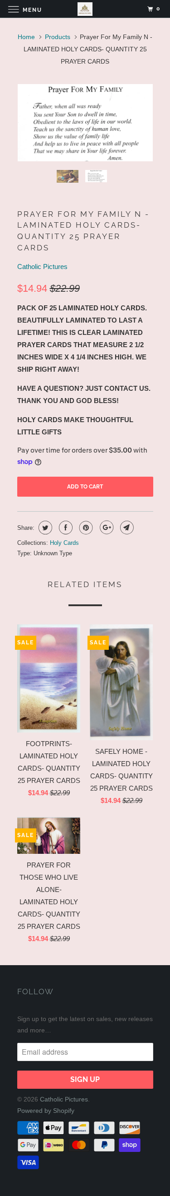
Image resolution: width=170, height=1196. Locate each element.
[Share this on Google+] (105, 527)
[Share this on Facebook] (65, 527)
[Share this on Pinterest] (85, 527)
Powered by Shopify (45, 1110)
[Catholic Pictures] (85, 9)
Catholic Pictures (42, 266)
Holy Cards (64, 542)
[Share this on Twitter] (44, 527)
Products (57, 36)
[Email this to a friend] (126, 527)
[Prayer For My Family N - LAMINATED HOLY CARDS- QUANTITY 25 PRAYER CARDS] (85, 123)
